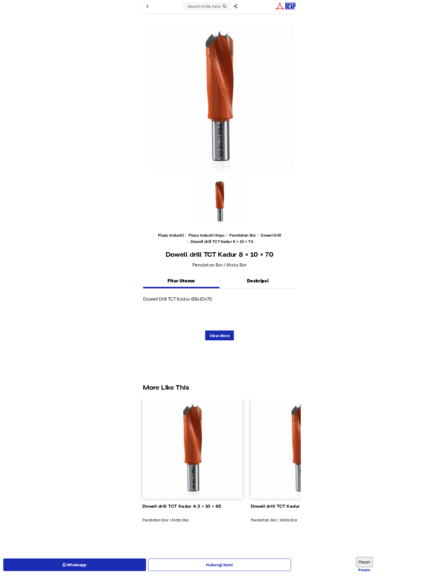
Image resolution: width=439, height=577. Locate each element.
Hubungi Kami (219, 564)
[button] (219, 335)
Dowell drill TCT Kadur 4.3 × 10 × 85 (181, 506)
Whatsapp (76, 564)
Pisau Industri (171, 235)
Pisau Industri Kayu (206, 235)
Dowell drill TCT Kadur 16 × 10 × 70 (289, 506)
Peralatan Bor (242, 235)
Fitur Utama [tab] (181, 281)
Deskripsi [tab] (257, 281)
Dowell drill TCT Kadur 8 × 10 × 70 (222, 241)
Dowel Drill (271, 235)
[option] (219, 98)
